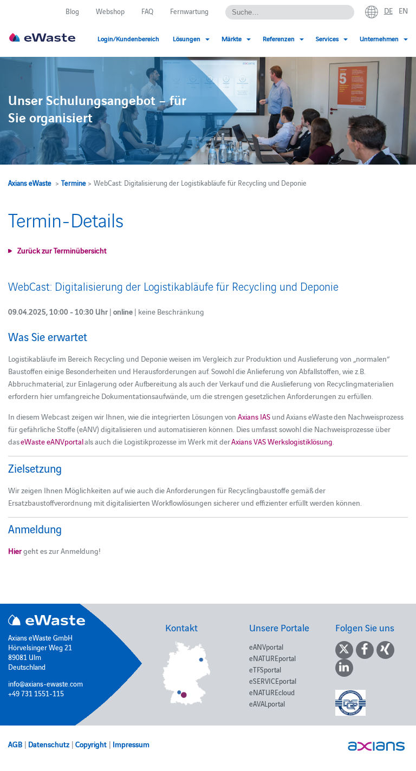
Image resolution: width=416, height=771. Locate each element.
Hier (15, 550)
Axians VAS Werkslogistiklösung (282, 441)
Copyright (91, 744)
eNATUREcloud (272, 692)
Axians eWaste (29, 182)
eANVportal (266, 646)
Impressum (131, 744)
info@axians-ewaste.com (45, 683)
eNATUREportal (272, 658)
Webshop (110, 11)
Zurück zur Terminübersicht (62, 250)
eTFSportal (265, 669)
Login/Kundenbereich (128, 38)
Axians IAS (254, 416)
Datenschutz (48, 744)
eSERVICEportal (272, 680)
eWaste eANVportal (52, 441)
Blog (72, 11)
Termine (73, 182)
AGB (15, 744)
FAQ (147, 11)
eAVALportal (267, 703)
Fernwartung (189, 11)
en (403, 10)
